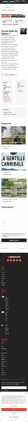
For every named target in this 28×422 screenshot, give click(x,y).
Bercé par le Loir (22, 248)
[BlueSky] (20, 260)
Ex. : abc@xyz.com (4, 390)
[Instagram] (11, 260)
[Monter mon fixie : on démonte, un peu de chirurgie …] (2, 325)
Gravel (8, 16)
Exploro (19, 82)
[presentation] (13, 135)
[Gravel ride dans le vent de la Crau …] (2, 313)
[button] (26, 393)
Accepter (14, 409)
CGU (12, 420)
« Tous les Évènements (5, 7)
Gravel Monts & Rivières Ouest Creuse (10, 199)
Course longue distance (19, 16)
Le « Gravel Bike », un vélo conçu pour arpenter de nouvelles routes (7, 303)
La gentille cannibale (7, 172)
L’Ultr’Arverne (5, 248)
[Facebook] (8, 260)
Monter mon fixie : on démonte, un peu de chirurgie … (7, 330)
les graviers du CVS (6, 146)
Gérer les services (13, 405)
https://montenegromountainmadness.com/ (7, 100)
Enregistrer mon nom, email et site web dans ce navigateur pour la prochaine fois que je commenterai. (13, 235)
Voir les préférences (14, 417)
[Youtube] (14, 260)
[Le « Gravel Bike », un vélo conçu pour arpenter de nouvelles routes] (2, 297)
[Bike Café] (14, 257)
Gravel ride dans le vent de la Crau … (6, 317)
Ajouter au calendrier (9, 74)
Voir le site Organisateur (20, 91)
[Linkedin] (17, 260)
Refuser (14, 413)
